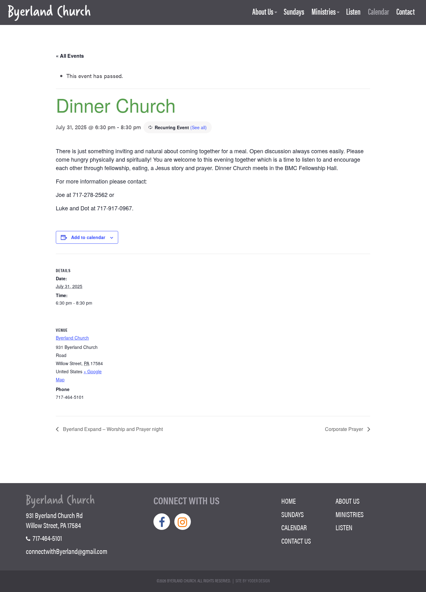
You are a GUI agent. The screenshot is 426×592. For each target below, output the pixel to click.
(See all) (198, 127)
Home (288, 501)
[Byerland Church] (49, 13)
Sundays (294, 11)
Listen (353, 11)
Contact (405, 11)
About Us (262, 11)
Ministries (324, 11)
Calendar (378, 11)
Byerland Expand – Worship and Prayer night (112, 429)
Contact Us (296, 541)
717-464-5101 (46, 538)
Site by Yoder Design (252, 580)
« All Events (70, 55)
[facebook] (161, 521)
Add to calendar (88, 237)
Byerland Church (72, 338)
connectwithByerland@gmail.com (66, 551)
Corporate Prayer (344, 429)
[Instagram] (182, 521)
